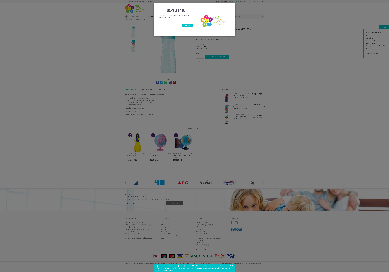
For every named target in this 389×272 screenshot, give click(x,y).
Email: (159, 23)
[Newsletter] (214, 20)
